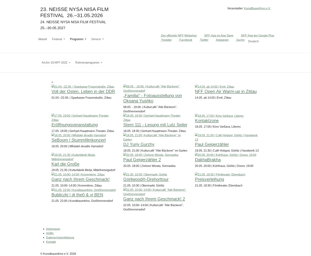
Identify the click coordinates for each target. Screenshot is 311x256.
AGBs (50, 233)
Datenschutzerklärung (60, 237)
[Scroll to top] (303, 248)
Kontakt (51, 241)
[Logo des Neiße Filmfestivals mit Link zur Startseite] (155, 9)
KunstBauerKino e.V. (257, 8)
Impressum (53, 228)
